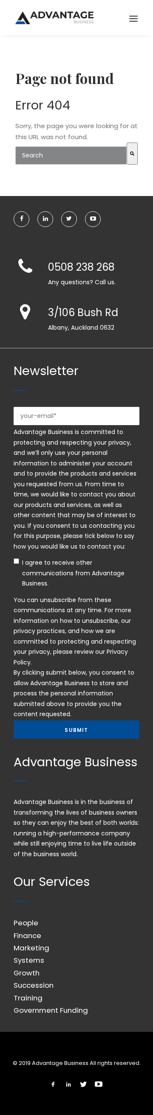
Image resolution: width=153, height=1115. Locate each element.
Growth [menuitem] (27, 973)
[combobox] (71, 155)
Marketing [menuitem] (31, 948)
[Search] (132, 154)
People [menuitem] (26, 923)
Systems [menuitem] (29, 960)
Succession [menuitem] (34, 985)
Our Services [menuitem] (52, 881)
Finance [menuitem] (27, 935)
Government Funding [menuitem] (51, 1010)
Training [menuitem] (28, 998)
